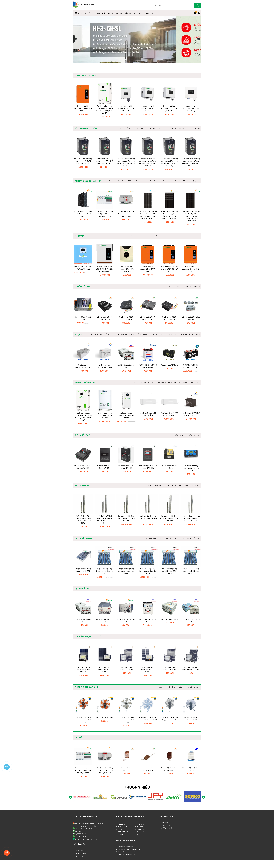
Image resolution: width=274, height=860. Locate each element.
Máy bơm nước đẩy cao (156, 485)
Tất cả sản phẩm (84, 13)
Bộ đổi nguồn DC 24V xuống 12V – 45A (147, 318)
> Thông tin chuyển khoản (125, 854)
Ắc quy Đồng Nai (167, 334)
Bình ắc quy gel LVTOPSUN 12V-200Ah (83, 366)
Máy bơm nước (82, 485)
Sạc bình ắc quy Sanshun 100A (148, 620)
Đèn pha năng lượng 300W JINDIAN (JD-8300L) (148, 669)
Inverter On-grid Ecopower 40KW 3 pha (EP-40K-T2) (126, 108)
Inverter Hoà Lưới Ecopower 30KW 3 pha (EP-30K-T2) (148, 108)
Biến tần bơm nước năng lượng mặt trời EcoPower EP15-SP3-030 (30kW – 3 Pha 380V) (191, 162)
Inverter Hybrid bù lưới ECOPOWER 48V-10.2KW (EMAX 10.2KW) (104, 269)
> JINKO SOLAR (121, 826)
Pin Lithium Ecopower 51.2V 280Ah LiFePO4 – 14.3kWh (126, 415)
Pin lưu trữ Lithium (84, 382)
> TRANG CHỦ (165, 825)
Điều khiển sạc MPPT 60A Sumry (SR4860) (126, 467)
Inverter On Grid (168, 236)
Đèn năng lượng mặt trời (88, 636)
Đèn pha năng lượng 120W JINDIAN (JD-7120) (190, 668)
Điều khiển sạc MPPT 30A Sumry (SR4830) (104, 467)
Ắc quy (78, 334)
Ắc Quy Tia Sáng (181, 334)
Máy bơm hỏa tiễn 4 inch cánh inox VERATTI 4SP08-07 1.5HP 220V (191, 518)
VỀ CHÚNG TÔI (130, 13)
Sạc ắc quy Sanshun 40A (169, 619)
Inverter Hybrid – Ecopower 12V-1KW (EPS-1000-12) (83, 108)
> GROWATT (120, 829)
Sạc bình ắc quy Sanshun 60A (126, 366)
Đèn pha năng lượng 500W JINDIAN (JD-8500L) (104, 669)
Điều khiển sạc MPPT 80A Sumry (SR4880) (83, 467)
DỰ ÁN (110, 13)
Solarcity (178, 181)
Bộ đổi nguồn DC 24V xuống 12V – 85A (104, 318)
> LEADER (119, 834)
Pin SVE (143, 382)
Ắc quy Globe (142, 334)
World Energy (154, 181)
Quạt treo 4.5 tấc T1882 (104, 718)
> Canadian (139, 829)
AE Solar (131, 181)
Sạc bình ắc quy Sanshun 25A (191, 620)
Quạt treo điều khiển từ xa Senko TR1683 (191, 719)
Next (198, 39)
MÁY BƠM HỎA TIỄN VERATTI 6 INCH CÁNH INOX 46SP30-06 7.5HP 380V (104, 519)
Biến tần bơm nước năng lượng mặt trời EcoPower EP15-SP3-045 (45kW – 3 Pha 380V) (147, 162)
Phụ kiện (78, 737)
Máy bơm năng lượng (192, 485)
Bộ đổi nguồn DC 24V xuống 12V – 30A (169, 318)
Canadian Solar (141, 181)
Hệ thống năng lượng (86, 128)
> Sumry (138, 834)
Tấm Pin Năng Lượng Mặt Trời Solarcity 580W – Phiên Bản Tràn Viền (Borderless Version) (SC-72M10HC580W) (191, 216)
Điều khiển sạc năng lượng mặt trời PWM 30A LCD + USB (190, 468)
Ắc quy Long (154, 334)
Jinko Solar (109, 181)
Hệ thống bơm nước (193, 128)
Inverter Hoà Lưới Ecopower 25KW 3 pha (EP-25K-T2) (169, 108)
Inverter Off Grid (155, 236)
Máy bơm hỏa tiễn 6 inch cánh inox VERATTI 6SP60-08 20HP (126, 518)
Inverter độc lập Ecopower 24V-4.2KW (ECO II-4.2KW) (126, 269)
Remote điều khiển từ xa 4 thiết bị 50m (169, 769)
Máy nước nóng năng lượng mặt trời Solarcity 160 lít (104, 571)
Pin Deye (151, 382)
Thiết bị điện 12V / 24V (192, 687)
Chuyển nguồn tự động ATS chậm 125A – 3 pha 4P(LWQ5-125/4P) (104, 214)
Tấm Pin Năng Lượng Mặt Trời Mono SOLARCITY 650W (83, 214)
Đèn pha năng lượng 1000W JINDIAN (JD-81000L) (83, 669)
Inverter (79, 236)
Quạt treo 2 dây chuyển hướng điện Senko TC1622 (148, 719)
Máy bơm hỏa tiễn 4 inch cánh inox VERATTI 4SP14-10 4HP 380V (169, 518)
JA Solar (164, 181)
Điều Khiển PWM (194, 435)
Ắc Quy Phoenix (194, 334)
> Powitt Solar (140, 832)
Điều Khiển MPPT (180, 435)
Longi (171, 181)
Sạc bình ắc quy (83, 588)
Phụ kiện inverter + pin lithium (137, 236)
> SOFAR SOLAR (122, 832)
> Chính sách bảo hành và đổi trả (128, 849)
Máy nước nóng (83, 538)
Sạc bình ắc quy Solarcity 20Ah (126, 620)
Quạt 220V (162, 687)
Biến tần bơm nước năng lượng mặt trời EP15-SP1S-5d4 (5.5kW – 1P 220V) (83, 161)
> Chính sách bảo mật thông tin (127, 852)
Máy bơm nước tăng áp (175, 485)
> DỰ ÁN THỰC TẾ (166, 828)
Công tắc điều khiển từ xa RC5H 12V (191, 769)
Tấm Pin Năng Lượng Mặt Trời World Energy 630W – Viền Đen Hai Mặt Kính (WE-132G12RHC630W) (148, 215)
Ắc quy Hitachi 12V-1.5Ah (169, 365)
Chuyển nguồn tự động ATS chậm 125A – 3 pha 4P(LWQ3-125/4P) (126, 214)
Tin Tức (119, 13)
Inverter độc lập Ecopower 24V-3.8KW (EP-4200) (148, 269)
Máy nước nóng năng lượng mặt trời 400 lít (83, 570)
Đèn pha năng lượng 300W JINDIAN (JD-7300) (126, 668)
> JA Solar (139, 826)
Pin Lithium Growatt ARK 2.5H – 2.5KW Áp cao (147, 414)
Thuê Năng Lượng (145, 13)
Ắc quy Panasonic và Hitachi (125, 334)
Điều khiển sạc (82, 435)
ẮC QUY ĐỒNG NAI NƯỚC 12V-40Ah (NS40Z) (148, 366)
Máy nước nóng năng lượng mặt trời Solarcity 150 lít (126, 571)
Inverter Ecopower (85, 75)
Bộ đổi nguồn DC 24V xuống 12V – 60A (126, 318)
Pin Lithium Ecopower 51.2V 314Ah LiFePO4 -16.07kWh (104, 415)
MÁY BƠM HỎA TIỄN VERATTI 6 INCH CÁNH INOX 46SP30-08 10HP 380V (83, 519)
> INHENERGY (139, 824)
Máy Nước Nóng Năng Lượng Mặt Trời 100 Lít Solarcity (191, 571)
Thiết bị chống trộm (175, 687)
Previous (75, 39)
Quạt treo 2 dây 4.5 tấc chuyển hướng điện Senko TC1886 (83, 720)
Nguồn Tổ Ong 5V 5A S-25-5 (83, 318)
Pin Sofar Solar (195, 382)
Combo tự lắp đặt (125, 128)
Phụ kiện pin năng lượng (191, 181)
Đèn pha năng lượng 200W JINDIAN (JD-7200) (169, 668)
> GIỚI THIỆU (164, 823)
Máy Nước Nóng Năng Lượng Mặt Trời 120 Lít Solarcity (169, 571)
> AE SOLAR (120, 824)
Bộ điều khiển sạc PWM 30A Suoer (169, 467)
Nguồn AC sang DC (176, 286)
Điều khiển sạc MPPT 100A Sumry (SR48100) (148, 467)
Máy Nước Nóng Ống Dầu (191, 538)
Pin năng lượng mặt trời (87, 181)
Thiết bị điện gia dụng (86, 687)
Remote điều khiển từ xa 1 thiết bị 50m (126, 769)
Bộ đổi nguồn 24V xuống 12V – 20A (191, 318)
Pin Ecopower (161, 382)
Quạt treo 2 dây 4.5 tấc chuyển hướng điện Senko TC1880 (126, 720)
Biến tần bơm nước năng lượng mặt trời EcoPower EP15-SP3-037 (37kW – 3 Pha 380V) (169, 162)
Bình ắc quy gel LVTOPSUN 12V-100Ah (104, 366)
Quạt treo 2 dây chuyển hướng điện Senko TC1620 (169, 719)
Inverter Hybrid (181, 236)
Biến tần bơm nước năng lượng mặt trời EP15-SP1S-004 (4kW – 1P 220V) (105, 161)
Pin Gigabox (183, 382)
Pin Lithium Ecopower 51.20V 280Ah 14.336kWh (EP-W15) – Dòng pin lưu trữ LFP (104, 109)
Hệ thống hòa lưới (178, 128)
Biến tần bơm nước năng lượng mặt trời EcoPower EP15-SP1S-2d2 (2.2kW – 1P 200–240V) (126, 162)
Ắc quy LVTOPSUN (97, 334)
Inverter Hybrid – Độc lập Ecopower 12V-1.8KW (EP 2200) (169, 269)
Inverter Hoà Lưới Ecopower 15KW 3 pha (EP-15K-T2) (191, 108)
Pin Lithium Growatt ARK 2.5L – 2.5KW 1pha (169, 414)
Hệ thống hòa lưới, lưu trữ (142, 128)
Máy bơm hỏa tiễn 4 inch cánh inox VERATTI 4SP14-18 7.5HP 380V (148, 518)
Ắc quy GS (109, 334)
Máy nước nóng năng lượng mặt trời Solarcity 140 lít (147, 571)
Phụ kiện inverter (194, 236)
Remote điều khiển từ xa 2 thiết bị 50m (147, 769)
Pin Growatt (172, 382)
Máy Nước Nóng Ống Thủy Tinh (169, 538)
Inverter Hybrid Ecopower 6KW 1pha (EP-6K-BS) (83, 268)
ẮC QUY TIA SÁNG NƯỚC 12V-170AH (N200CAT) (190, 366)
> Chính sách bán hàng (124, 846)
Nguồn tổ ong (82, 286)
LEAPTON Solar (120, 181)
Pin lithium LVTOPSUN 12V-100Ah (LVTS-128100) (191, 414)
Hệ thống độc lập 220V (161, 128)
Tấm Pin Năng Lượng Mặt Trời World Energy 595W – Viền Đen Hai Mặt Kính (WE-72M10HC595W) (169, 215)
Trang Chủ (100, 13)
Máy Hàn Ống (151, 538)
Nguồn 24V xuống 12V (192, 286)
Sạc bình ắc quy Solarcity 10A (105, 620)
